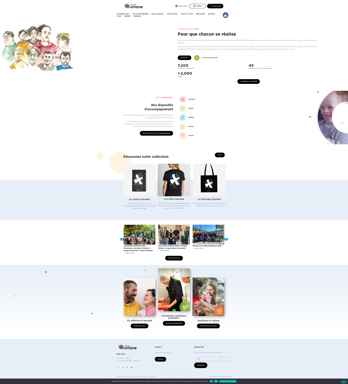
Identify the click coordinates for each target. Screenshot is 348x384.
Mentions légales (213, 377)
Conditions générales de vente (225, 377)
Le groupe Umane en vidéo (209, 58)
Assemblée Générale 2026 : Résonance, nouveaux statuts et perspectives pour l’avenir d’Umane (138, 248)
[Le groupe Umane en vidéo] (197, 58)
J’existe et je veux (187, 14)
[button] (122, 239)
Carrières (127, 16)
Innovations (200, 14)
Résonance (137, 16)
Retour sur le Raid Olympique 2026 (207, 246)
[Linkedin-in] (127, 367)
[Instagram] (118, 367)
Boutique (211, 14)
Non (216, 381)
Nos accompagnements (141, 14)
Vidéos (119, 16)
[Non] (344, 381)
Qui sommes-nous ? (123, 14)
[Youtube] (131, 367)
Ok (211, 381)
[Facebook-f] (122, 367)
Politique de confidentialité (228, 381)
